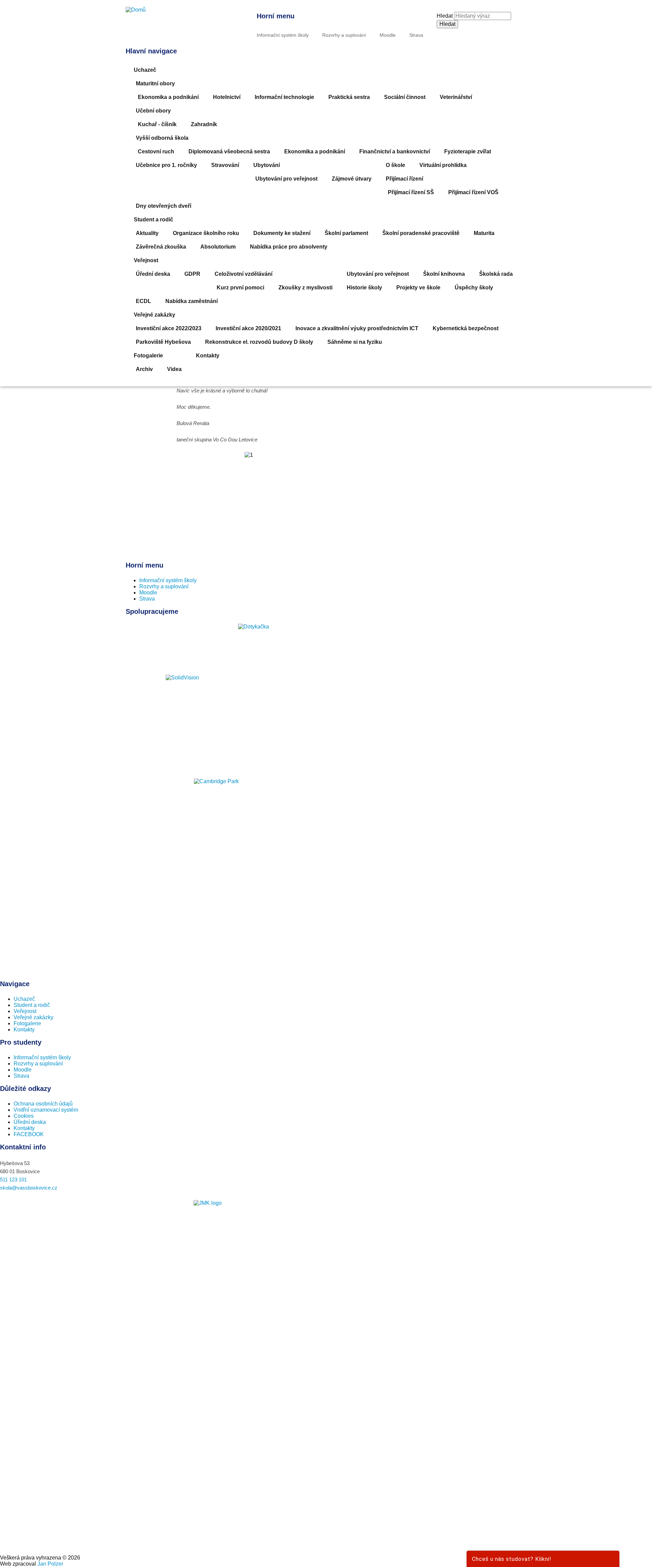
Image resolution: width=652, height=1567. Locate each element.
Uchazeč (145, 70)
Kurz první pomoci (240, 287)
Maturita (484, 233)
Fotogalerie (148, 355)
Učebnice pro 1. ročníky (166, 165)
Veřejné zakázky (154, 315)
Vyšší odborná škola (162, 138)
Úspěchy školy (474, 287)
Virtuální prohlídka (443, 165)
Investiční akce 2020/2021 (248, 328)
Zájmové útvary (352, 179)
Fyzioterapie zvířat (467, 151)
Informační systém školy (283, 35)
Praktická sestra (349, 97)
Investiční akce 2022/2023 (168, 328)
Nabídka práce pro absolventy (288, 247)
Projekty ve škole (418, 287)
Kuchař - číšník (157, 124)
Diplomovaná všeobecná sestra (229, 151)
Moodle (388, 35)
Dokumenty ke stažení (281, 233)
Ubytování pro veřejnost (286, 179)
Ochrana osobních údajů (43, 1104)
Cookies (24, 1116)
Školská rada (496, 274)
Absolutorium (218, 247)
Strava (416, 35)
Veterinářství (456, 97)
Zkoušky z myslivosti (305, 287)
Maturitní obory (155, 83)
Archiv (144, 369)
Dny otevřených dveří (163, 206)
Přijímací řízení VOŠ (473, 192)
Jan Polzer (50, 1564)
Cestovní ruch (156, 151)
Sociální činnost (404, 97)
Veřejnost (146, 260)
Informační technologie (284, 97)
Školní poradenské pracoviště (420, 233)
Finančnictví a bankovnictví (394, 151)
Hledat (445, 16)
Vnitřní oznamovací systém (46, 1110)
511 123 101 (13, 1179)
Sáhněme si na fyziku (354, 342)
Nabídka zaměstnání (191, 301)
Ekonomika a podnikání (168, 97)
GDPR (192, 274)
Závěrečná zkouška (161, 247)
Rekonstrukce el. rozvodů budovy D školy (259, 342)
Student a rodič (153, 219)
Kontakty (207, 355)
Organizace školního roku (206, 233)
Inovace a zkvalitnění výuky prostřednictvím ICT (356, 328)
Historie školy (364, 287)
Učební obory (153, 111)
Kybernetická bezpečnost (466, 328)
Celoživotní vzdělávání (243, 274)
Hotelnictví (226, 97)
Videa (174, 369)
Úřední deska (153, 274)
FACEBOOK (29, 1134)
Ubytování (266, 165)
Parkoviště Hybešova (163, 342)
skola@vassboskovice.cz (28, 1188)
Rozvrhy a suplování (344, 35)
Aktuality (147, 233)
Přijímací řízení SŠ (411, 192)
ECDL (143, 301)
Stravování (225, 165)
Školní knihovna (444, 274)
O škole (395, 165)
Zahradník (204, 124)
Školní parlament (346, 233)
